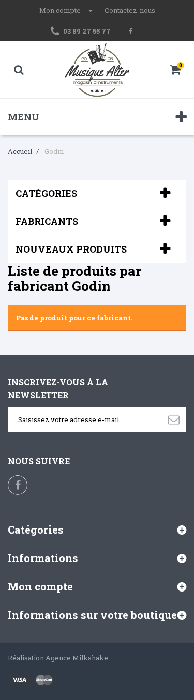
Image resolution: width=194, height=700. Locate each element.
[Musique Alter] (97, 69)
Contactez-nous (130, 10)
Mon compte (40, 586)
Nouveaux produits (71, 249)
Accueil (20, 151)
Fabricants (47, 221)
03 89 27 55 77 (87, 31)
